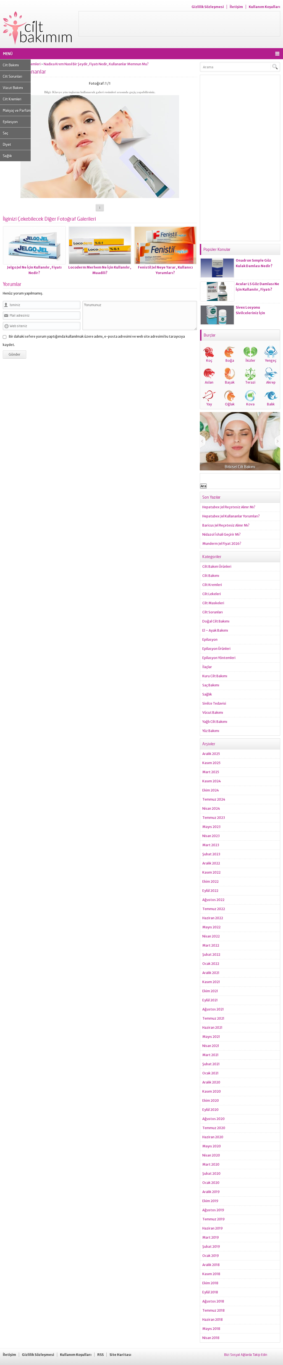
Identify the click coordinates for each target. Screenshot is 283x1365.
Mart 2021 (210, 1055)
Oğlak (230, 404)
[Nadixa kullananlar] (99, 196)
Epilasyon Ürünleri (216, 649)
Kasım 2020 (211, 1091)
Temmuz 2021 (213, 1018)
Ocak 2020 (210, 1183)
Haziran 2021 (212, 1027)
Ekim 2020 (210, 1100)
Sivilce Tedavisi (214, 703)
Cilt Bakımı (11, 65)
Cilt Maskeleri (213, 603)
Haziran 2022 (212, 918)
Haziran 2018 (212, 1319)
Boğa (230, 360)
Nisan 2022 (211, 936)
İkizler (250, 360)
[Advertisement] (179, 23)
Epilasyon (10, 121)
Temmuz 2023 (213, 818)
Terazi (250, 382)
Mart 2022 (210, 945)
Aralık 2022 (211, 863)
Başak (230, 382)
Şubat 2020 (211, 1173)
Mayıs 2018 (211, 1329)
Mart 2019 (210, 1237)
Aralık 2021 (210, 973)
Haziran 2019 (212, 1228)
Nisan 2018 (210, 1338)
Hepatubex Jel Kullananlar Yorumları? (231, 516)
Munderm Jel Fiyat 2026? (221, 543)
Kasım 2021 (211, 982)
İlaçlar (207, 667)
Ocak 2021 (210, 1073)
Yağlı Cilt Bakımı (214, 722)
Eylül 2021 (210, 1000)
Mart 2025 (210, 772)
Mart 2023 (210, 845)
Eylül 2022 (210, 891)
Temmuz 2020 (213, 1128)
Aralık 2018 (211, 1265)
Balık (271, 404)
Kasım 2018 (211, 1274)
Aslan (209, 382)
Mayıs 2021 (211, 1037)
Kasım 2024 (211, 781)
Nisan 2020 (211, 1155)
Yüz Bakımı (210, 731)
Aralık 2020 (211, 1082)
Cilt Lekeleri (211, 594)
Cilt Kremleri (12, 99)
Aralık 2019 (211, 1192)
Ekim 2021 (210, 991)
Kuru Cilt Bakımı (214, 676)
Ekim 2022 (210, 881)
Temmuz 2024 (213, 799)
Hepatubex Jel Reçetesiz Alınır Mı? (228, 507)
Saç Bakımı (210, 685)
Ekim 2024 (210, 790)
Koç (209, 360)
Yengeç (270, 360)
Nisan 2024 (211, 808)
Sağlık (7, 155)
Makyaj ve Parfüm (17, 110)
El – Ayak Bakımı (215, 630)
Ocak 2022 (210, 964)
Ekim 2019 (210, 1201)
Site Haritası (120, 1355)
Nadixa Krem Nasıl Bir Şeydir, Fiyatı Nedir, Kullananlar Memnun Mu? (96, 64)
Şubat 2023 (211, 854)
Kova (250, 404)
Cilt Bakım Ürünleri (216, 566)
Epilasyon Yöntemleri (218, 658)
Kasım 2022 (211, 872)
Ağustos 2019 (213, 1210)
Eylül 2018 (210, 1292)
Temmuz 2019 (213, 1219)
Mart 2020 (210, 1164)
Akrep (271, 382)
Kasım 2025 (211, 763)
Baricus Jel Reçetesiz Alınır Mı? (226, 525)
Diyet (7, 144)
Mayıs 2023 (211, 827)
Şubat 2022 (211, 954)
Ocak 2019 (210, 1256)
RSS (100, 1355)
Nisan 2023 (211, 836)
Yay (209, 404)
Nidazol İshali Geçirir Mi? (221, 534)
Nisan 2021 (210, 1046)
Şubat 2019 (211, 1246)
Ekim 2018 (210, 1283)
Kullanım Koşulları (264, 7)
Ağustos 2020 (213, 1119)
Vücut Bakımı (13, 87)
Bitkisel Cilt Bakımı (240, 466)
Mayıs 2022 (211, 927)
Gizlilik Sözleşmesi (208, 7)
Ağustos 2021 (213, 1009)
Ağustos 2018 (213, 1301)
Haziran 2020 (212, 1137)
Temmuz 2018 (213, 1310)
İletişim (236, 7)
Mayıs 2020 (211, 1146)
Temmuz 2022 (213, 909)
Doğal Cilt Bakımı (215, 621)
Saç (5, 133)
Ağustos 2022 (213, 900)
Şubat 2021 (211, 1064)
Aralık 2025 (211, 754)
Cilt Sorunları (12, 76)
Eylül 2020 (210, 1110)
